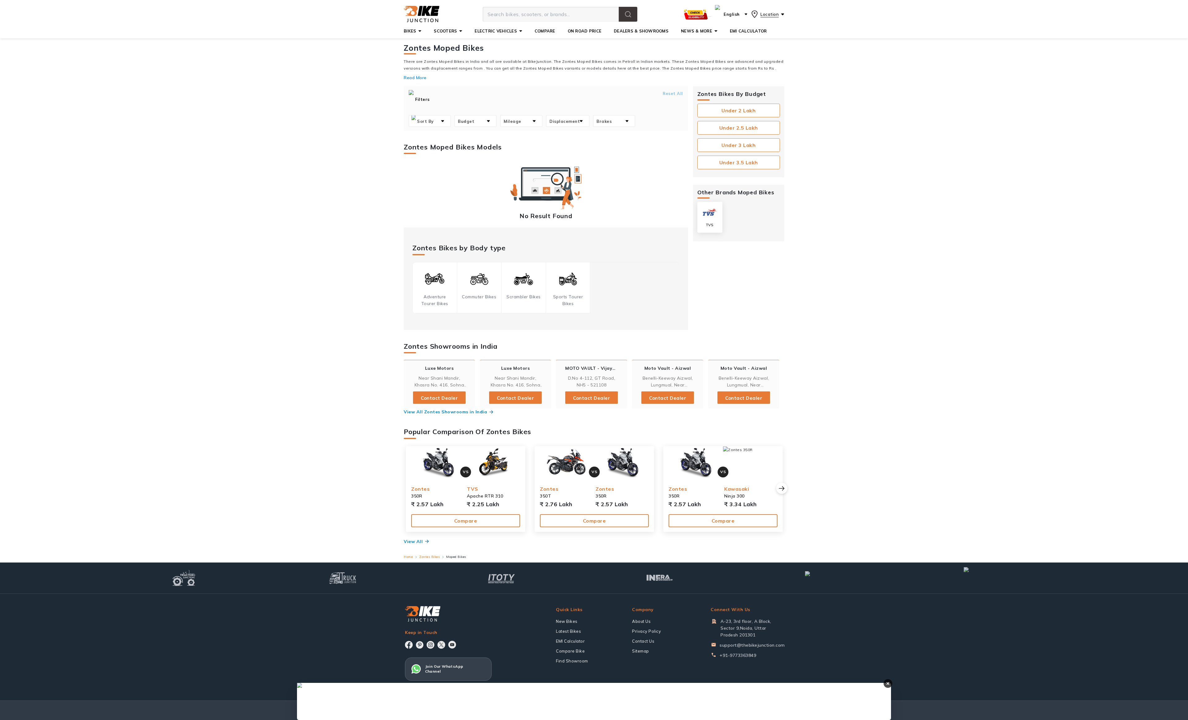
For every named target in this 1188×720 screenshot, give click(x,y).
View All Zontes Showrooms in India (445, 412)
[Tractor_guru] (991, 578)
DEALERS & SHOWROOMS (641, 30)
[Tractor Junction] (183, 578)
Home (408, 557)
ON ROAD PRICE (584, 30)
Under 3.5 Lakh (738, 162)
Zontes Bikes (429, 557)
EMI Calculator (570, 641)
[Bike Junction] (421, 14)
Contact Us (643, 641)
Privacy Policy (646, 631)
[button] (628, 14)
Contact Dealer (439, 398)
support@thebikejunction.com (752, 645)
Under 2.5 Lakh (738, 128)
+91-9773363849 (738, 655)
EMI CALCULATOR (748, 30)
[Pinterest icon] (420, 645)
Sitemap (640, 651)
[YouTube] (452, 645)
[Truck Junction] (342, 578)
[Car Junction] (818, 578)
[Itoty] (501, 578)
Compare (465, 521)
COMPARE (545, 30)
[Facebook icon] (409, 645)
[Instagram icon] (430, 645)
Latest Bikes (568, 631)
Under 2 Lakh (738, 110)
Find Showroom (572, 660)
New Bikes (567, 621)
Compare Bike (570, 651)
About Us (641, 621)
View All (413, 541)
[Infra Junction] (659, 578)
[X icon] (441, 645)
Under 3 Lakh (738, 145)
